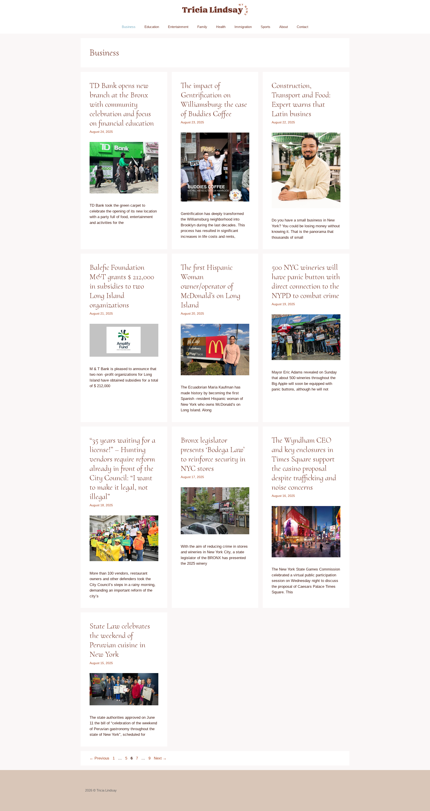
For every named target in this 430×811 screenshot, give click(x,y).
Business (128, 27)
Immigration (243, 27)
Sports (265, 27)
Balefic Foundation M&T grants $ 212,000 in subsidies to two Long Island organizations (122, 286)
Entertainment (178, 27)
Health (221, 27)
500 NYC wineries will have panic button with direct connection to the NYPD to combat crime (306, 281)
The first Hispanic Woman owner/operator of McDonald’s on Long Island (210, 286)
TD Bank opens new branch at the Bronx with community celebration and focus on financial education (122, 104)
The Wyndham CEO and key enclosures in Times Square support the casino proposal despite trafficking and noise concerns (304, 464)
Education (151, 27)
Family (202, 27)
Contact (302, 27)
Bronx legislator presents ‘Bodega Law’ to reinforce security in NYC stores (213, 454)
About (283, 27)
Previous (99, 758)
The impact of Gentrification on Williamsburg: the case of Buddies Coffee (214, 99)
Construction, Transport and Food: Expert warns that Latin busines (301, 99)
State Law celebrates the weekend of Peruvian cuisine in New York (120, 640)
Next (160, 758)
